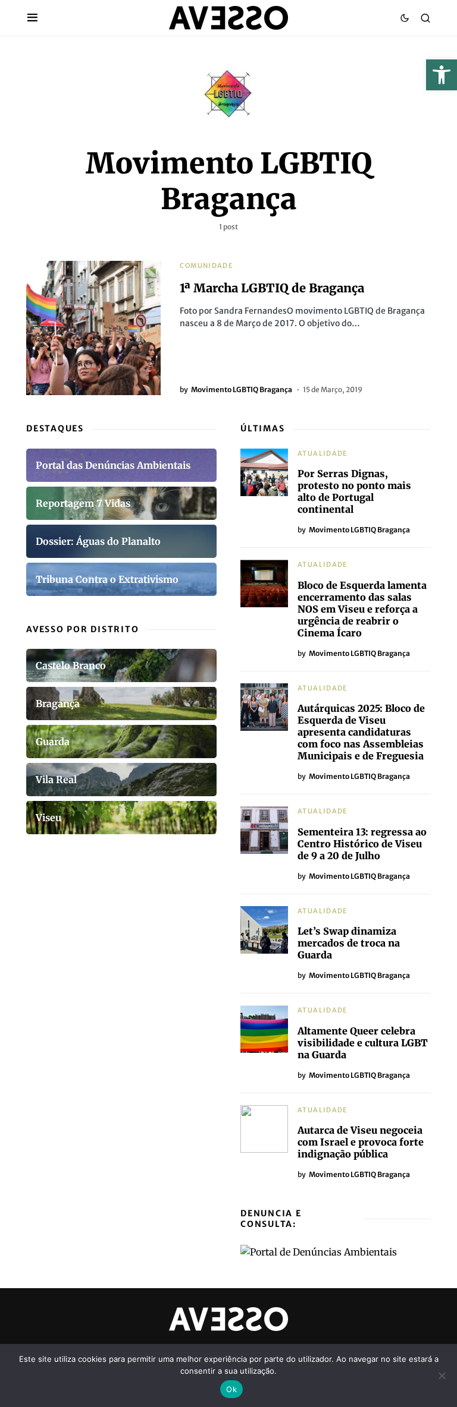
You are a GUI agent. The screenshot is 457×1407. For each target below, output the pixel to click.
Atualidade (323, 453)
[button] (441, 74)
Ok (231, 1389)
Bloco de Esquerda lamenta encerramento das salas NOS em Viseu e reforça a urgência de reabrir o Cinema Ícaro (362, 609)
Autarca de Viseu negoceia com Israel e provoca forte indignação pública (361, 1142)
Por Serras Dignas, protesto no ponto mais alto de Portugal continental (354, 491)
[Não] (442, 1375)
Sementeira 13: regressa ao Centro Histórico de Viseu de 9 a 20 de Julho (362, 844)
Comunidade (206, 265)
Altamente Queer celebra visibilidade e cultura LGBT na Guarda (363, 1043)
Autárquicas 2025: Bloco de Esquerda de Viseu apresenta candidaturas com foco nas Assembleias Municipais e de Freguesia (361, 732)
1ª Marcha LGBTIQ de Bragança (272, 287)
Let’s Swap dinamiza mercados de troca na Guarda (349, 943)
